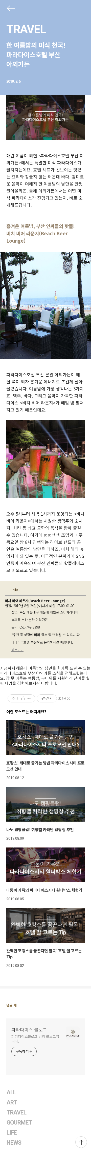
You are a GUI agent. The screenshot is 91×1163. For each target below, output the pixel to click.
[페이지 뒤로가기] (10, 9)
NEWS (14, 1142)
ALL (11, 1092)
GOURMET (19, 1122)
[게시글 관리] (29, 698)
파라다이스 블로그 (29, 1029)
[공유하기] (23, 698)
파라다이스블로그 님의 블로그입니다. (35, 1039)
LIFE (12, 1132)
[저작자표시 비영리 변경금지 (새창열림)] (64, 698)
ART (12, 1102)
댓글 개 (11, 1005)
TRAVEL (26, 29)
